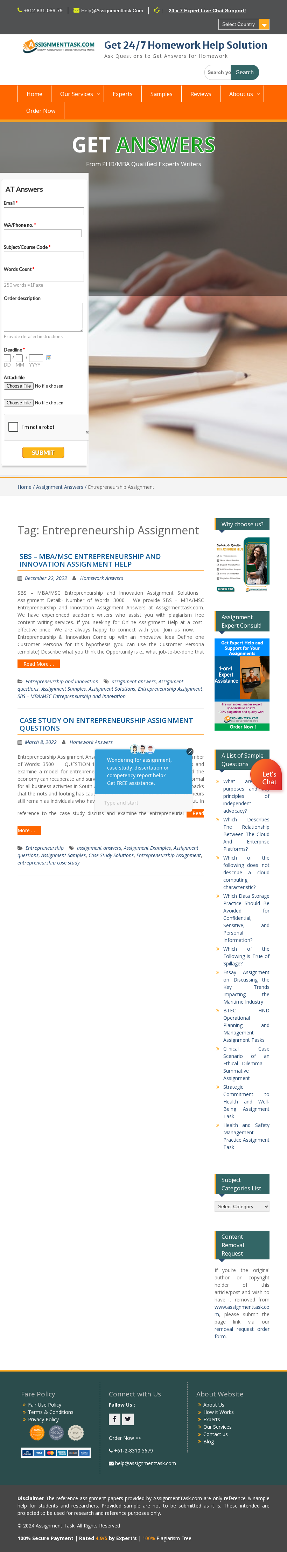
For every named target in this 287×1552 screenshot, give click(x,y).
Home (34, 94)
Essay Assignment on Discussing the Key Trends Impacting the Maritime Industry (246, 987)
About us (241, 94)
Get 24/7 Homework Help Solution (185, 45)
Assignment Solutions (112, 688)
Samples (161, 94)
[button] (267, 775)
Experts (123, 94)
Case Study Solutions (111, 855)
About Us (213, 1404)
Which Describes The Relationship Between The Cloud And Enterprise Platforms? (246, 834)
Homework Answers (101, 578)
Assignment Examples (147, 848)
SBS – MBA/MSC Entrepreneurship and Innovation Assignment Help (90, 560)
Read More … (38, 664)
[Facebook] (114, 1419)
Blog (208, 1441)
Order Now (40, 111)
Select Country (238, 24)
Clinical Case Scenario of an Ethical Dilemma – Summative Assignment (246, 1063)
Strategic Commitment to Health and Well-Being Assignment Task (246, 1101)
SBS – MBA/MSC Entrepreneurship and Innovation (72, 696)
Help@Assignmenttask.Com (112, 10)
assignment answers (134, 681)
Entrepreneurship (45, 848)
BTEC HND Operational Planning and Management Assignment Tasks (246, 1025)
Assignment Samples (63, 688)
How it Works (218, 1412)
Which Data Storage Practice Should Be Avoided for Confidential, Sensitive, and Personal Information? (246, 918)
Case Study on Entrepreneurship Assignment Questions (106, 724)
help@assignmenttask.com (145, 1463)
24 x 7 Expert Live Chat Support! (207, 10)
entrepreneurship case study (48, 862)
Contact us (215, 1434)
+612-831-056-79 (43, 10)
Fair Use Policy (44, 1404)
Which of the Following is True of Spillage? (246, 956)
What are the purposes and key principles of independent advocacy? (246, 796)
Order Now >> (125, 1438)
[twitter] (128, 1419)
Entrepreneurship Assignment (170, 688)
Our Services (76, 94)
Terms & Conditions (51, 1412)
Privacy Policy (43, 1419)
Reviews (200, 94)
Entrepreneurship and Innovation (62, 681)
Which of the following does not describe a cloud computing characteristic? (246, 872)
